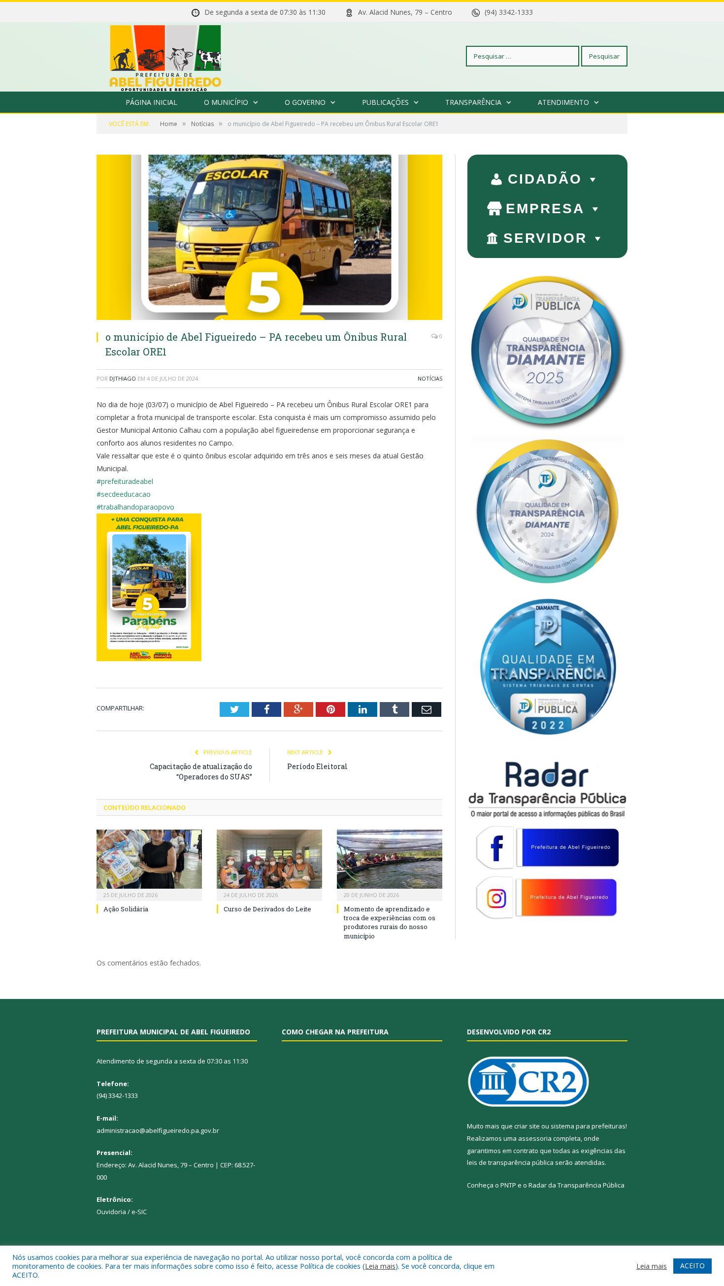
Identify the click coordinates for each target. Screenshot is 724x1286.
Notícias (430, 378)
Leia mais (380, 1265)
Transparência (473, 102)
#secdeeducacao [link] (124, 494)
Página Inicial (151, 102)
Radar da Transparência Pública (576, 1185)
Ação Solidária (125, 908)
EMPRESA (545, 208)
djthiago (122, 378)
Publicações (385, 102)
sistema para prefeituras (588, 1126)
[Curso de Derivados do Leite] (269, 864)
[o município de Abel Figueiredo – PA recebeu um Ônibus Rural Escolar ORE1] (269, 238)
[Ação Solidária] (149, 864)
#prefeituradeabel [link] (125, 481)
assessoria (535, 1138)
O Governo (305, 102)
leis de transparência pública (510, 1162)
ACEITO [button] (692, 1265)
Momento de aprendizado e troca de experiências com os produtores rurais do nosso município (389, 922)
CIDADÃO (545, 179)
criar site (527, 1126)
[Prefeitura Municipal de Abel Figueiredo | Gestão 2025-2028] (165, 55)
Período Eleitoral (317, 766)
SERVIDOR (545, 238)
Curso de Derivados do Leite (267, 908)
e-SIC (139, 1211)
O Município (226, 102)
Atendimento (563, 102)
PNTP (508, 1185)
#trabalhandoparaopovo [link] (135, 507)
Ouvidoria (111, 1211)
